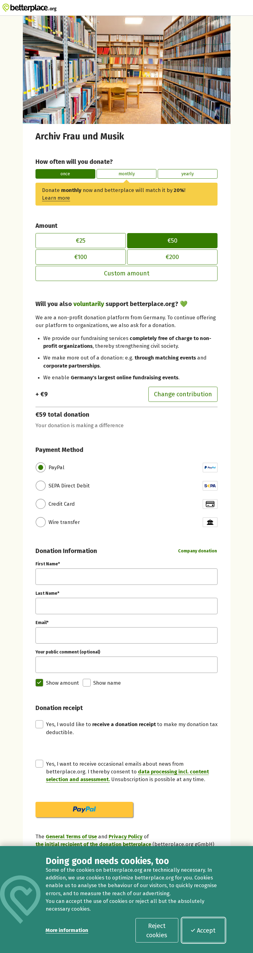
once (65, 174)
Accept (206, 930)
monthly (126, 174)
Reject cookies (156, 930)
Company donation (197, 551)
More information (67, 930)
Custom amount (126, 273)
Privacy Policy (126, 836)
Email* (41, 622)
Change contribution (183, 394)
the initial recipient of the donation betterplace (93, 844)
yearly (187, 174)
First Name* (47, 564)
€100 (80, 257)
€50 (172, 240)
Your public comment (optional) (67, 652)
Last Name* (47, 593)
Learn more (56, 198)
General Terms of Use (71, 836)
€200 (172, 257)
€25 (80, 240)
